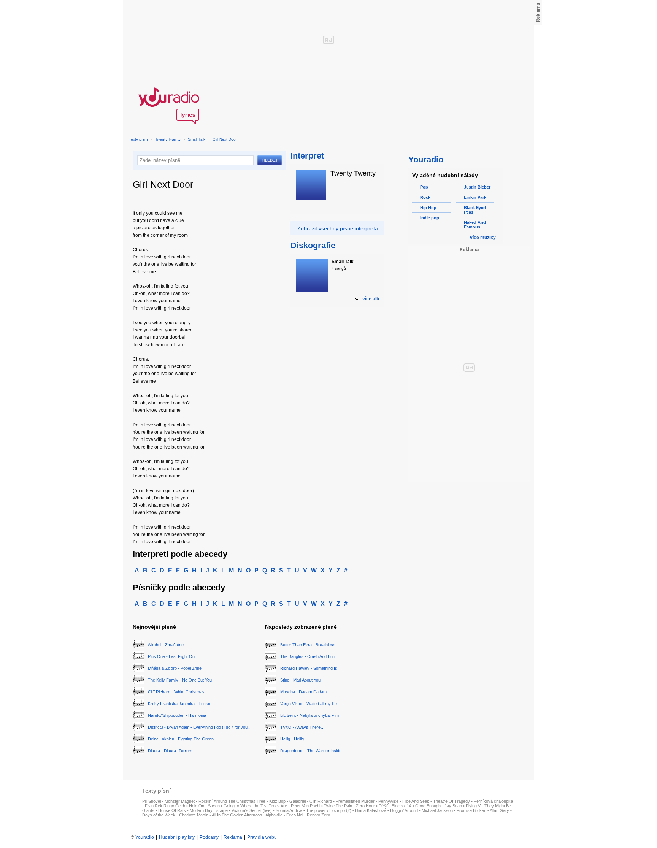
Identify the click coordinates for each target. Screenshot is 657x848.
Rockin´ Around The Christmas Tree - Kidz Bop (242, 801)
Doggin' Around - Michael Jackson (421, 810)
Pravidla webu (262, 837)
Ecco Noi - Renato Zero (308, 815)
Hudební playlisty (177, 837)
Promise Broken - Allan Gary (483, 810)
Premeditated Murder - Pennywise (367, 801)
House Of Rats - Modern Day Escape (193, 810)
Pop (424, 187)
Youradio (144, 837)
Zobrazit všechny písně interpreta (337, 228)
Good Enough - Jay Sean (438, 806)
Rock (425, 197)
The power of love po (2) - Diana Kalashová (346, 810)
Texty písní (138, 139)
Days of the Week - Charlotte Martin (175, 815)
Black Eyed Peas (475, 209)
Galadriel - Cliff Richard (310, 801)
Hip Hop (428, 207)
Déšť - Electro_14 (395, 806)
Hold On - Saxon (204, 806)
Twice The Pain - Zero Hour (349, 806)
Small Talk (196, 139)
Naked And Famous (475, 224)
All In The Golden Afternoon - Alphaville (247, 815)
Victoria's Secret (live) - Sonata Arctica (267, 810)
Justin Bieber (477, 187)
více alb (370, 298)
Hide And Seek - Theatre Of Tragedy (436, 801)
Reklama (233, 837)
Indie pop (429, 218)
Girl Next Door (225, 139)
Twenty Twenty (168, 139)
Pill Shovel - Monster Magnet (168, 801)
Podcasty (209, 837)
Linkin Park (475, 197)
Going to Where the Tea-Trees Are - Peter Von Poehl (272, 806)
